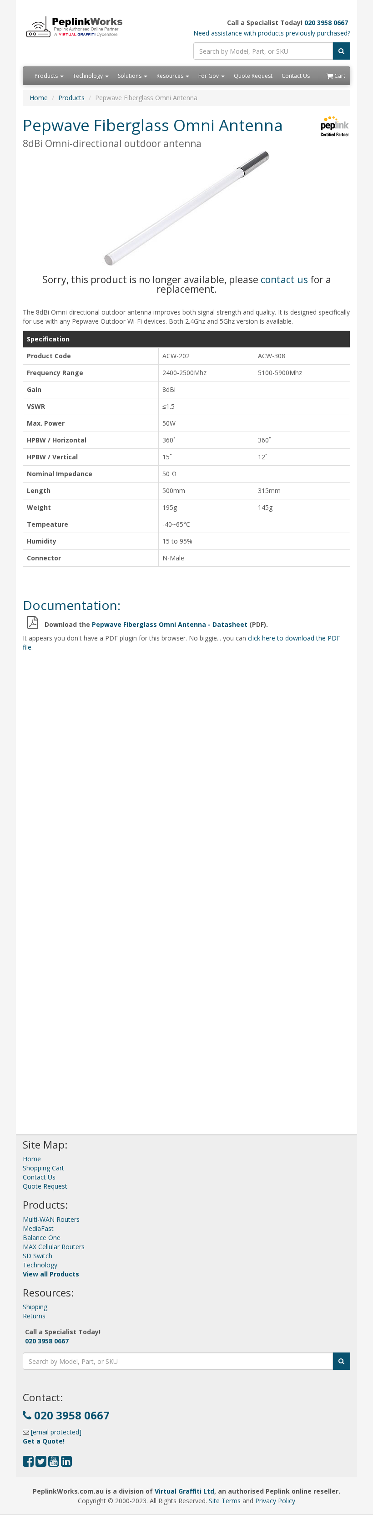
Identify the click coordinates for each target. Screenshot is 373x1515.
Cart (339, 76)
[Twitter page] (40, 1463)
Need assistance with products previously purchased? (271, 33)
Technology (88, 76)
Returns (34, 1316)
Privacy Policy (275, 1500)
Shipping (35, 1306)
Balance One (41, 1237)
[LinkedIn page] (66, 1463)
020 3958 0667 (326, 22)
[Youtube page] (53, 1463)
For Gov (209, 76)
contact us (284, 279)
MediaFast (38, 1228)
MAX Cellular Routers (54, 1246)
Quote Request (253, 76)
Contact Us (296, 76)
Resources (170, 76)
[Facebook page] (28, 1463)
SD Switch (37, 1255)
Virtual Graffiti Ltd (184, 1491)
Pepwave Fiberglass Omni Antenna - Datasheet (169, 624)
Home (39, 97)
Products (47, 76)
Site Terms (225, 1500)
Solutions (130, 76)
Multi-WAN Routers (51, 1219)
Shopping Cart (43, 1168)
